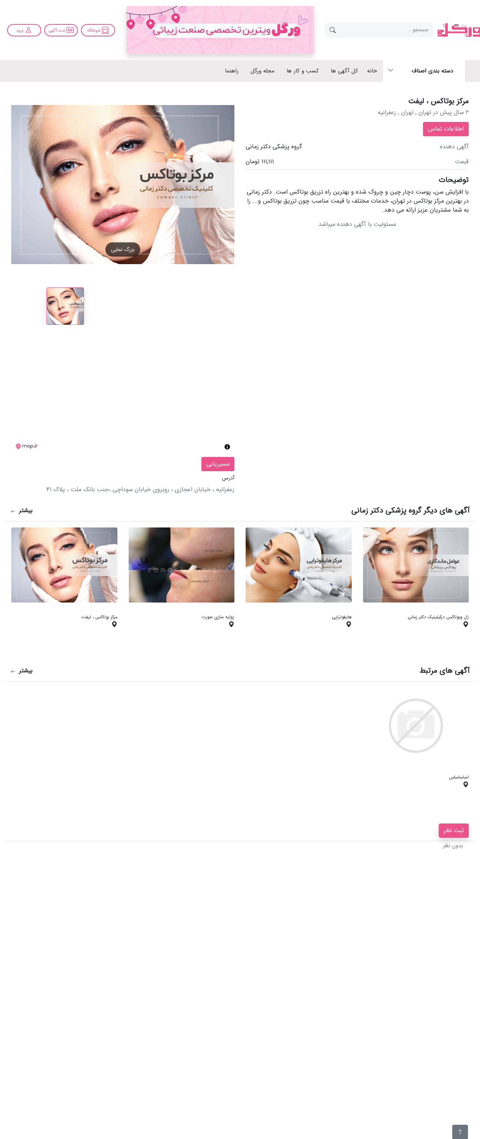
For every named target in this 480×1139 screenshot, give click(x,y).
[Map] (122, 394)
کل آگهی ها (344, 71)
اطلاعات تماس (446, 129)
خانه (372, 71)
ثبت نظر (454, 830)
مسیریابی (218, 464)
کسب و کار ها (302, 71)
